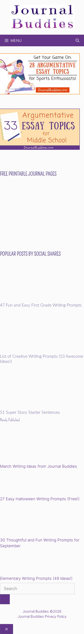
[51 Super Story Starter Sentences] (42, 407)
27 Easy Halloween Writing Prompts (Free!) (40, 499)
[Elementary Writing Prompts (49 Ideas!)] (24, 563)
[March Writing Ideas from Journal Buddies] (32, 446)
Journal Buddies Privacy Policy (42, 616)
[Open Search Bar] (77, 40)
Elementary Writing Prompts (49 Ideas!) (36, 578)
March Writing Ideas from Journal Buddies (38, 466)
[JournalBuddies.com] (42, 16)
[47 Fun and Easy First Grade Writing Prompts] (42, 300)
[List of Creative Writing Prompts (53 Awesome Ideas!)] (42, 351)
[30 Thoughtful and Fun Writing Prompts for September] (32, 520)
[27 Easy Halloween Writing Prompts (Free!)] (24, 483)
